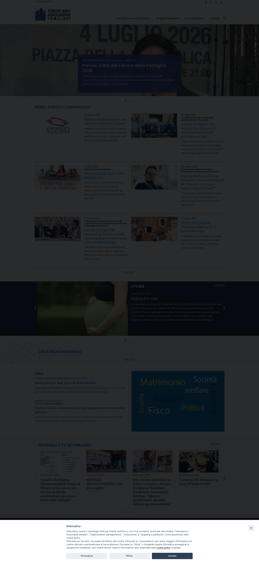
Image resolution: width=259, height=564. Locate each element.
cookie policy (163, 547)
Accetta (172, 556)
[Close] (251, 528)
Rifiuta (129, 556)
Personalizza (87, 556)
